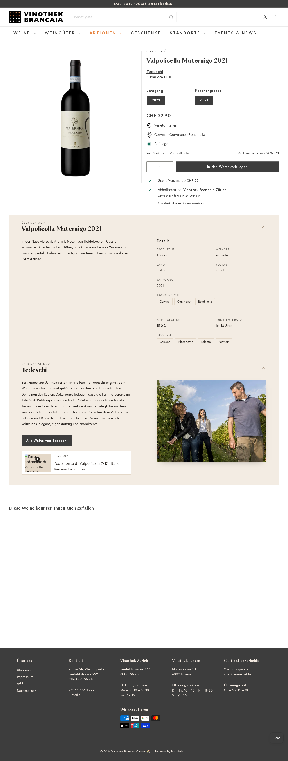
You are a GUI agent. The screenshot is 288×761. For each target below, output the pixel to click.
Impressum (25, 677)
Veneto (221, 270)
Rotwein (222, 255)
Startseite (154, 51)
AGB (20, 684)
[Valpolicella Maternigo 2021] (29, 562)
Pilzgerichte (185, 342)
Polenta (206, 342)
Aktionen (104, 33)
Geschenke (146, 33)
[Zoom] (75, 117)
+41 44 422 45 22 (81, 690)
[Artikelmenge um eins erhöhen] (168, 166)
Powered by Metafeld (169, 751)
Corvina (165, 301)
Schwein (224, 342)
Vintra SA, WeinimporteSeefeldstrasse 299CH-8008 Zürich (86, 674)
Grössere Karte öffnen (70, 469)
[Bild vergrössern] (212, 421)
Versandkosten (180, 153)
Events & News (235, 33)
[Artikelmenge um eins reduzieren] (151, 166)
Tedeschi (154, 71)
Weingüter (61, 33)
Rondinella (205, 301)
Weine (23, 33)
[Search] (171, 17)
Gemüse (165, 342)
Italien (162, 270)
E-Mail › (74, 695)
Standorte (186, 33)
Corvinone (184, 301)
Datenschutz (26, 691)
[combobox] (123, 17)
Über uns (24, 670)
